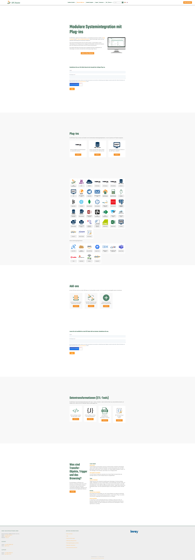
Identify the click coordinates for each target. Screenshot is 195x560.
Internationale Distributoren (72, 547)
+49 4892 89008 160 (9, 544)
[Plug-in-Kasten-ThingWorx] (89, 254)
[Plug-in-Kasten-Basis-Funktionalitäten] (73, 179)
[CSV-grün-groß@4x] (105, 407)
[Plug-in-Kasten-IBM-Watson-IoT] (105, 244)
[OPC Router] (13, 1)
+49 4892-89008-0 (8, 535)
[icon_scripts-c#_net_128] (119, 407)
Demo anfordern (70, 533)
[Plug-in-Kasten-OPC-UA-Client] (97, 179)
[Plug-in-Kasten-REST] (89, 179)
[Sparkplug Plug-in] (121, 189)
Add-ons (72, 39)
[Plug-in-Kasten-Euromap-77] (73, 229)
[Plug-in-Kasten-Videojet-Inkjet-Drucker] (113, 209)
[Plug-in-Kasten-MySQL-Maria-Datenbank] (105, 199)
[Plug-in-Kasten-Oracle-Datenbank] (113, 199)
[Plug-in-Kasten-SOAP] (81, 189)
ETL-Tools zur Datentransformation (82, 39)
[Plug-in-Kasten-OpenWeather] (81, 254)
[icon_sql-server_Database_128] (97, 142)
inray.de (7, 537)
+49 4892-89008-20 (9, 552)
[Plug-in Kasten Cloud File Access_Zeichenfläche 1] (105, 189)
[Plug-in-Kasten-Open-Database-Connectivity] (73, 209)
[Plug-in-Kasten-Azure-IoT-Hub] (73, 244)
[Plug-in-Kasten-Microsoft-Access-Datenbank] (89, 209)
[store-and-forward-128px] (76, 294)
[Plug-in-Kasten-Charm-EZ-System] (81, 229)
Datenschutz (92, 558)
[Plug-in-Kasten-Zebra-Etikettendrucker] (97, 209)
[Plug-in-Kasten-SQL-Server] (121, 179)
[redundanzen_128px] (91, 294)
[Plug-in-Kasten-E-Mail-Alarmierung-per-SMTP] (97, 189)
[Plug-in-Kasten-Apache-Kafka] (73, 199)
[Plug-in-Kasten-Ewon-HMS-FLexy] (113, 244)
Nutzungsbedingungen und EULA (73, 542)
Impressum (96, 558)
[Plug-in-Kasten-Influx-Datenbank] (97, 199)
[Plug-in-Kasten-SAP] (73, 189)
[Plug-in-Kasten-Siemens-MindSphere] (81, 244)
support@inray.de (7, 554)
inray (97, 556)
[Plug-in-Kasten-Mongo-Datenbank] (89, 199)
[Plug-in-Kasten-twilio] (73, 254)
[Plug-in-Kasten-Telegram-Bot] (89, 189)
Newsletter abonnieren (71, 545)
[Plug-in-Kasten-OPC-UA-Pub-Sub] (113, 179)
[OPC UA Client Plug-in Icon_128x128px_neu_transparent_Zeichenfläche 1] (78, 142)
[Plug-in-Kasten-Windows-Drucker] (73, 219)
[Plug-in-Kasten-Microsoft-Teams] (121, 244)
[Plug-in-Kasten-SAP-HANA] (121, 219)
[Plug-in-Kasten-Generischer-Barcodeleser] (89, 219)
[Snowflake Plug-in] (81, 199)
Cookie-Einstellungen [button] (101, 558)
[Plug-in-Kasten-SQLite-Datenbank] (81, 209)
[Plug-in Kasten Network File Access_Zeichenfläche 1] (113, 189)
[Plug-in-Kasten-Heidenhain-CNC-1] (105, 219)
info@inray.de (7, 536)
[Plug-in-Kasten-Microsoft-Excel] (113, 219)
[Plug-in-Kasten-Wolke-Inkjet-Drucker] (121, 209)
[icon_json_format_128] (90, 407)
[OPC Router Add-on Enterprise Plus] (106, 294)
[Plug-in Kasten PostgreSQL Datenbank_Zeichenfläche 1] (121, 199)
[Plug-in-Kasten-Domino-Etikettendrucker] (105, 209)
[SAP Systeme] (117, 142)
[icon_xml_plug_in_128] (75, 407)
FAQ (67, 536)
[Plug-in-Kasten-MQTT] (81, 179)
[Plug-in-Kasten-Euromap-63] (97, 254)
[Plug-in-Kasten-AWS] (89, 244)
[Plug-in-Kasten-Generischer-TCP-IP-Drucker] (81, 219)
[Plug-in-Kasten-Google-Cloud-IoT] (97, 244)
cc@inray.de (6, 545)
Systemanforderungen (71, 538)
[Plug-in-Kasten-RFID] (97, 219)
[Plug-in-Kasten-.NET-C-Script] (89, 229)
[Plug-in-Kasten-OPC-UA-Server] (105, 179)
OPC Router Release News (71, 540)
